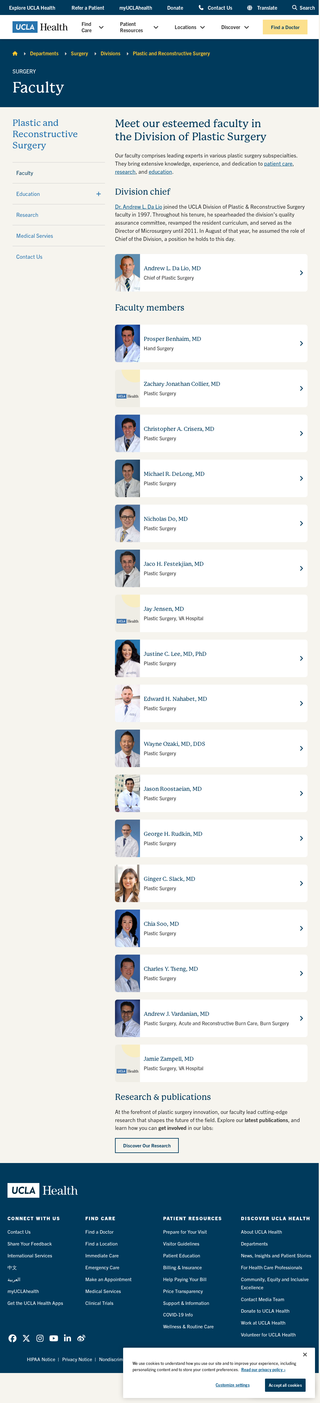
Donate (175, 7)
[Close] (305, 1354)
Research (27, 214)
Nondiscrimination (118, 1359)
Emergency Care (102, 1267)
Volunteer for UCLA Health (268, 1334)
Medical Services (103, 1291)
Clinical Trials (99, 1303)
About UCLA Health (261, 1232)
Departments (44, 53)
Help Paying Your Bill (185, 1279)
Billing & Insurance (182, 1267)
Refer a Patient (88, 7)
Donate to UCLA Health (265, 1311)
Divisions (110, 53)
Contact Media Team (262, 1299)
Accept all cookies (285, 1385)
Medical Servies (34, 235)
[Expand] (98, 194)
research (125, 171)
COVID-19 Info (178, 1314)
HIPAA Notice (41, 1359)
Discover (230, 27)
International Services (30, 1255)
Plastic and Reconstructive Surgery (171, 53)
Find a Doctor (285, 27)
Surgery (79, 53)
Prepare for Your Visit (185, 1232)
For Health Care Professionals (271, 1267)
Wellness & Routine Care (188, 1326)
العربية (14, 1279)
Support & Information (186, 1303)
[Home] (15, 53)
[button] (33, 7)
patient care (278, 163)
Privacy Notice (77, 1359)
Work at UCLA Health (263, 1323)
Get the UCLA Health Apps (35, 1303)
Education (28, 193)
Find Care (87, 27)
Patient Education (181, 1255)
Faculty (24, 172)
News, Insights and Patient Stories (276, 1255)
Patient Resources (131, 27)
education (160, 171)
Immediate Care (102, 1255)
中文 (12, 1267)
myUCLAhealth (135, 7)
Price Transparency (183, 1291)
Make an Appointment (108, 1279)
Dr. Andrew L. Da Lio (138, 206)
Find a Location (101, 1243)
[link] (13, 1338)
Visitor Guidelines (181, 1243)
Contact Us (220, 7)
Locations (185, 27)
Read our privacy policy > (263, 1369)
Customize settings (232, 1384)
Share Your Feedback (30, 1243)
